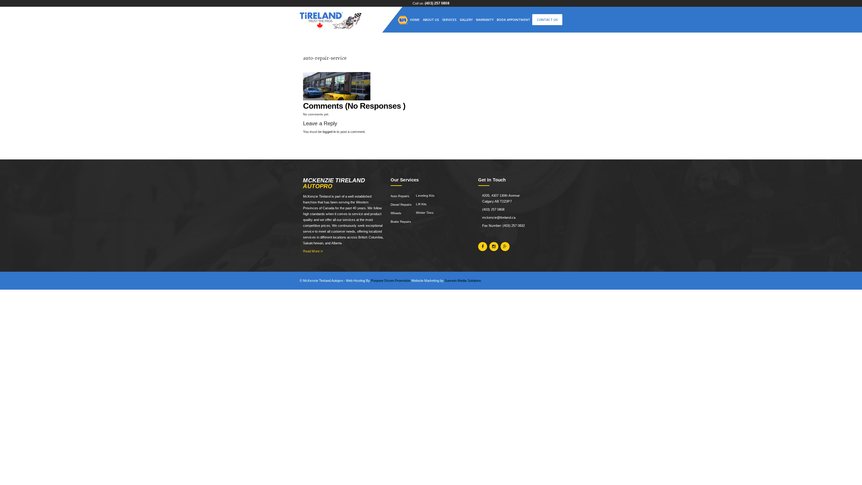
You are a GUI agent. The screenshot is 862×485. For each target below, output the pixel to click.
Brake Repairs (401, 221)
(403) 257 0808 (437, 3)
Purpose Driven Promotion (390, 280)
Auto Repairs (400, 196)
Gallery (466, 20)
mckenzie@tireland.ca (498, 217)
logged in (329, 132)
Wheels (396, 213)
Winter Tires (424, 212)
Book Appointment (513, 20)
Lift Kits (421, 204)
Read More (312, 251)
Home (415, 20)
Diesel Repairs (401, 204)
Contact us (547, 20)
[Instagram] (493, 246)
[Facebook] (482, 246)
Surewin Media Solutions (462, 280)
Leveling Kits (425, 195)
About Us (431, 20)
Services (449, 20)
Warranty (485, 20)
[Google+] (505, 246)
